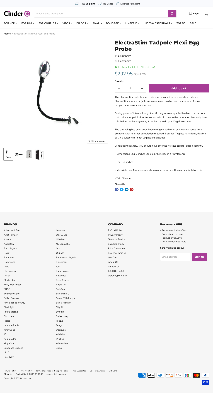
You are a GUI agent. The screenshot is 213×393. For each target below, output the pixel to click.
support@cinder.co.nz (119, 275)
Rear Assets (62, 280)
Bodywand (9, 262)
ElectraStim (124, 56)
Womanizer (62, 343)
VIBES (66, 23)
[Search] (172, 13)
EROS (7, 289)
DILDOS (81, 23)
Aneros (7, 239)
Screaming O (63, 293)
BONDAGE (112, 23)
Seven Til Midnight (66, 298)
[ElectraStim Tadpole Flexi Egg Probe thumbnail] (8, 154)
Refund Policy (115, 230)
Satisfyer (60, 289)
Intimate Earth (11, 325)
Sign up (199, 257)
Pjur (58, 266)
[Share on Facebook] (117, 189)
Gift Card (112, 257)
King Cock (9, 343)
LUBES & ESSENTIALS (157, 23)
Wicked (60, 338)
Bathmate (9, 257)
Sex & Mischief (63, 302)
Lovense (60, 230)
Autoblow (9, 243)
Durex (7, 275)
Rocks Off (61, 284)
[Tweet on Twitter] (121, 189)
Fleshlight (9, 307)
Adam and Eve (11, 230)
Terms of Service (116, 239)
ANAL (96, 23)
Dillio (6, 266)
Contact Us (113, 266)
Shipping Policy (116, 243)
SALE (193, 23)
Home (7, 33)
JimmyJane (9, 329)
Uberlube (61, 329)
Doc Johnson (10, 271)
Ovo (58, 248)
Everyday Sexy (11, 293)
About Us (113, 262)
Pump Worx (62, 271)
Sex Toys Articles (117, 253)
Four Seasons (11, 311)
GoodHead (9, 316)
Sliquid (59, 307)
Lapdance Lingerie (13, 347)
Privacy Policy (115, 234)
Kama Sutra (10, 338)
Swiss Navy (62, 316)
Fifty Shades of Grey (14, 302)
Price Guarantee (116, 248)
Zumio (59, 347)
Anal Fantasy (11, 234)
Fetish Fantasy (11, 298)
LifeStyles (9, 357)
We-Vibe (60, 334)
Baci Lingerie (10, 248)
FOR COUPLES (48, 23)
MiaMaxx (60, 239)
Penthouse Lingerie (66, 257)
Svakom (60, 311)
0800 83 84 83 (116, 271)
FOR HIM (27, 23)
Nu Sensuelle (63, 243)
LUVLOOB (61, 234)
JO (5, 334)
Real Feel (61, 275)
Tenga (59, 325)
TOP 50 (181, 23)
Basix (7, 253)
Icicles (7, 320)
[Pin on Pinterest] (131, 189)
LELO (7, 352)
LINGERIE (131, 23)
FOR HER (9, 23)
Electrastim (9, 280)
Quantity (119, 81)
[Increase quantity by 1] (142, 88)
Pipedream (61, 262)
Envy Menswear (12, 284)
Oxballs (60, 253)
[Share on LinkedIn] (126, 189)
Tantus (59, 320)
